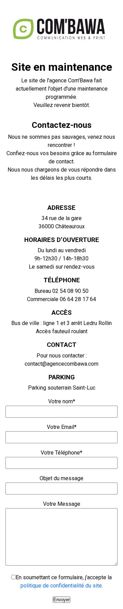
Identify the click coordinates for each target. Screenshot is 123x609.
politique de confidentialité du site (61, 585)
